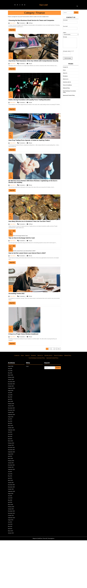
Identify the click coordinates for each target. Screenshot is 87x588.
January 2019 (11, 533)
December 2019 (11, 511)
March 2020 (10, 504)
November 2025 (11, 383)
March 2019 (10, 530)
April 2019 (10, 528)
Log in (27, 366)
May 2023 (10, 436)
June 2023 (10, 434)
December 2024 (11, 408)
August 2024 (10, 416)
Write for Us (65, 79)
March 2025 (10, 401)
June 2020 (10, 497)
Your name (65, 20)
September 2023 (11, 429)
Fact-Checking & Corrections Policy (69, 91)
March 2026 (10, 375)
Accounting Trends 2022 (16, 293)
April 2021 (10, 478)
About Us (65, 73)
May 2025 (10, 397)
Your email (65, 26)
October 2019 (11, 515)
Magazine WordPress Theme (39, 538)
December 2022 (11, 447)
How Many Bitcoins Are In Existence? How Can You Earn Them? (30, 221)
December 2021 (11, 465)
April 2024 (10, 423)
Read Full (13, 30)
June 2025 (10, 394)
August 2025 (10, 390)
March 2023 (10, 440)
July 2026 (10, 368)
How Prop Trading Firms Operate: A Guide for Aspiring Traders (29, 140)
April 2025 (10, 399)
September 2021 (11, 469)
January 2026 (11, 379)
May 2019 (10, 526)
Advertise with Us (67, 82)
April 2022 (10, 456)
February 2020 (11, 506)
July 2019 (10, 522)
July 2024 (10, 418)
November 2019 (11, 513)
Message (65, 36)
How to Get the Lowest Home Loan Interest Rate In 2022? (27, 253)
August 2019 (10, 519)
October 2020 (11, 489)
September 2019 (11, 517)
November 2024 (11, 410)
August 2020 (10, 493)
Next (59, 348)
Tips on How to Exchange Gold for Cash (22, 238)
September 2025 (11, 388)
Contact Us (65, 67)
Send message (68, 58)
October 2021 (11, 467)
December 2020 (11, 484)
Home (64, 70)
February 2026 (11, 377)
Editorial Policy (66, 88)
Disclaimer (65, 76)
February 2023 (11, 443)
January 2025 (11, 405)
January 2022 (11, 462)
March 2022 (10, 458)
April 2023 (10, 438)
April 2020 (10, 502)
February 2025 (11, 403)
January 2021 (11, 482)
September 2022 (11, 451)
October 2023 (11, 427)
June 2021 (10, 473)
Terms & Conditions (67, 85)
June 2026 (10, 370)
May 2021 (10, 475)
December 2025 (11, 381)
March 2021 (10, 480)
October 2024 (11, 412)
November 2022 (11, 449)
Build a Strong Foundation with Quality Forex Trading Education (29, 100)
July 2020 (10, 495)
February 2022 (11, 460)
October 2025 (11, 386)
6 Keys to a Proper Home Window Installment (23, 334)
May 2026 (10, 372)
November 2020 (11, 486)
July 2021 (10, 471)
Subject (64, 32)
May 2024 (10, 421)
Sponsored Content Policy (69, 95)
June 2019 (10, 524)
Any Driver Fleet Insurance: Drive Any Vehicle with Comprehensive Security (33, 61)
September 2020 (11, 491)
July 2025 (10, 392)
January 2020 (11, 508)
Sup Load (43, 5)
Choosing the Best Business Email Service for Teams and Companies (31, 20)
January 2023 (11, 445)
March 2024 (10, 425)
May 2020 (10, 500)
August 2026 (10, 366)
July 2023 (10, 432)
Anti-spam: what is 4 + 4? (68, 51)
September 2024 (11, 414)
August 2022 (10, 454)
